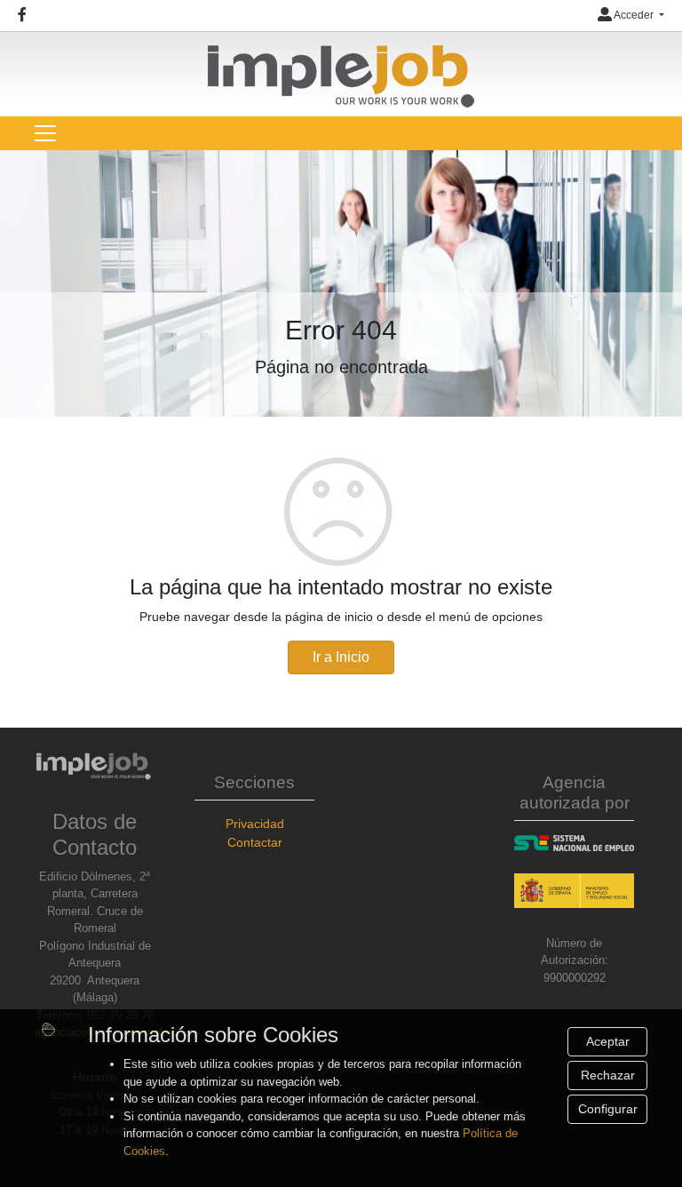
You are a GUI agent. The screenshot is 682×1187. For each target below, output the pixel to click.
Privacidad (255, 824)
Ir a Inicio (341, 657)
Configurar (608, 1109)
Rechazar (608, 1075)
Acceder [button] (634, 15)
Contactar (254, 842)
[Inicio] (341, 68)
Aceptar (608, 1041)
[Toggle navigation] (45, 133)
